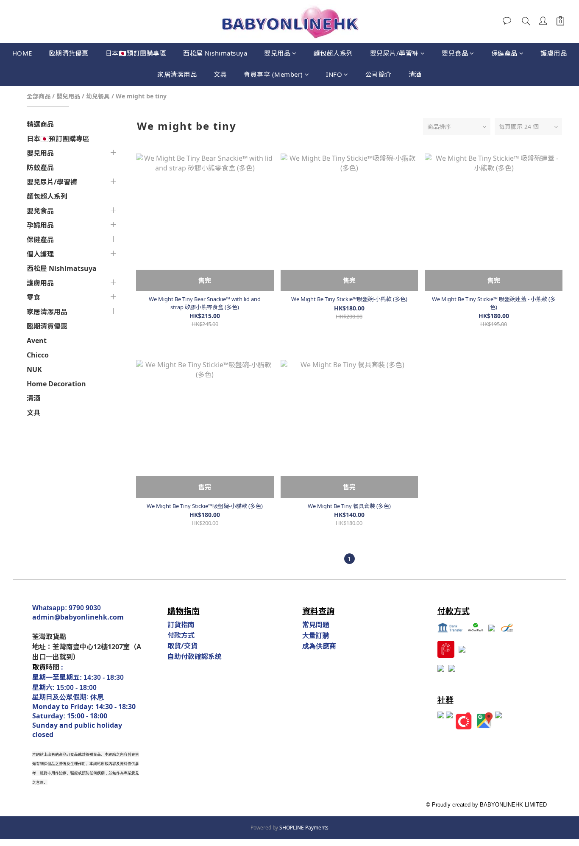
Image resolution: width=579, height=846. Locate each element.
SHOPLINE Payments (303, 827)
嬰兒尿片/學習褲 (394, 53)
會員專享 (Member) (273, 74)
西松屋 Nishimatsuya (215, 53)
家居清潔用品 (177, 74)
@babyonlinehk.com (89, 617)
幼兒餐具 (98, 96)
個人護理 (40, 254)
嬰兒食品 (455, 53)
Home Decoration (56, 383)
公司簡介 (378, 74)
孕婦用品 (40, 225)
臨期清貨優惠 (69, 53)
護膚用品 (553, 53)
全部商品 (38, 96)
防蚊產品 (40, 167)
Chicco (38, 355)
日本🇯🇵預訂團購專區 (136, 53)
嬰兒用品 (277, 53)
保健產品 (504, 53)
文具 (220, 74)
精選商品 (40, 124)
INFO (334, 74)
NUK (34, 369)
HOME (22, 53)
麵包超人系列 (333, 53)
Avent (37, 340)
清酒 (415, 74)
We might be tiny (141, 96)
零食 (33, 297)
